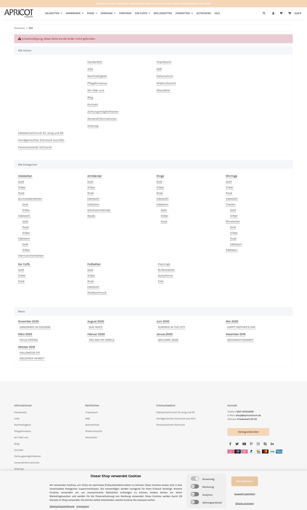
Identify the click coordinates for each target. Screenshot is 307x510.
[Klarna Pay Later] (244, 451)
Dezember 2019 (235, 334)
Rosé (21, 193)
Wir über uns (95, 90)
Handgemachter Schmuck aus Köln (41, 140)
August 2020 (95, 321)
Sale (160, 281)
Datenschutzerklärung (62, 506)
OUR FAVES (96, 327)
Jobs (90, 69)
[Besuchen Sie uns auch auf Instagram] (258, 444)
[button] (273, 13)
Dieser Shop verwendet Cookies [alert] (116, 476)
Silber (22, 187)
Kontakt (92, 104)
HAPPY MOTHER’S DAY (241, 327)
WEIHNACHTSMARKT (240, 339)
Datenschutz (165, 76)
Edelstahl (24, 215)
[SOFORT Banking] (230, 451)
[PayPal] (251, 451)
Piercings (164, 264)
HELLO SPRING (29, 339)
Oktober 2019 (26, 347)
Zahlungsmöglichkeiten (103, 111)
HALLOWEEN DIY (30, 352)
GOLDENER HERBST (32, 358)
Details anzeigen (244, 503)
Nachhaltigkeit (97, 76)
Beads (91, 215)
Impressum (164, 61)
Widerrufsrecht (166, 83)
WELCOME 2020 (168, 339)
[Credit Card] (258, 451)
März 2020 (25, 334)
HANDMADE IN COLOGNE (35, 327)
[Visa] (272, 451)
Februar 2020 (96, 334)
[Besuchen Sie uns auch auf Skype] (265, 444)
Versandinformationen (102, 118)
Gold (21, 181)
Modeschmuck (97, 292)
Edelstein (24, 238)
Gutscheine (165, 275)
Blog (90, 97)
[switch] (195, 478)
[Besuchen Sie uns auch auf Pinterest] (251, 444)
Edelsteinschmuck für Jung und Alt (40, 133)
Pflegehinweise (97, 83)
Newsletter (163, 90)
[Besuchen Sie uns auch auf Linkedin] (272, 444)
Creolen (231, 204)
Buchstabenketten (30, 198)
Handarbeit (94, 61)
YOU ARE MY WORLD (101, 339)
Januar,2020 (165, 334)
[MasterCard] (265, 451)
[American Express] (279, 451)
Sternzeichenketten (31, 255)
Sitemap (92, 125)
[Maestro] (237, 451)
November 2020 (28, 321)
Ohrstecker (233, 221)
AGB (159, 69)
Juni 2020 (163, 321)
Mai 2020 (232, 321)
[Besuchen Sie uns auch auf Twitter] (237, 444)
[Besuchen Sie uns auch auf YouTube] (244, 444)
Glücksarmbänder (99, 210)
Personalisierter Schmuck (35, 147)
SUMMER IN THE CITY (171, 327)
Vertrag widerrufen (248, 431)
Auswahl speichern (244, 493)
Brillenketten (166, 269)
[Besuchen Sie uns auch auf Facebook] (230, 444)
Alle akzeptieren (244, 481)
